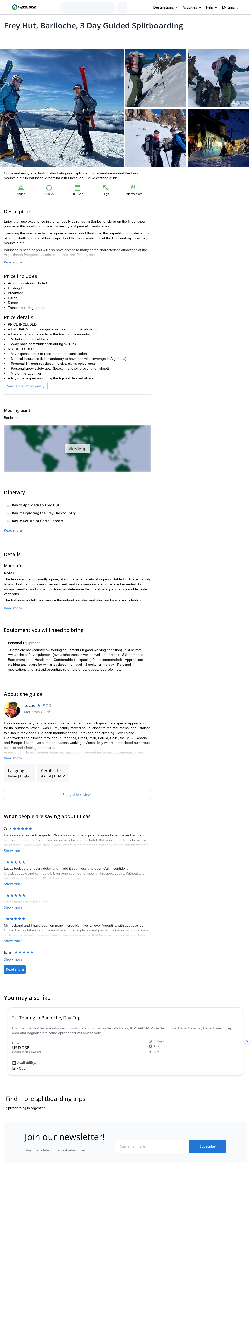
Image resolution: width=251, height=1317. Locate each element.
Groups (49, 38)
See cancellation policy (25, 386)
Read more (13, 262)
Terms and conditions (82, 1264)
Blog (129, 1233)
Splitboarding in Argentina (26, 1137)
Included (66, 38)
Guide (100, 38)
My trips (228, 7)
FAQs (70, 1253)
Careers (13, 1265)
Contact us (74, 1242)
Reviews (116, 38)
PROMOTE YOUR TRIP (207, 1231)
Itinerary (84, 38)
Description (30, 38)
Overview (9, 38)
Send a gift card (19, 1276)
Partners (13, 1243)
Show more (13, 850)
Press (11, 1254)
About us (14, 1233)
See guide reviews (77, 794)
